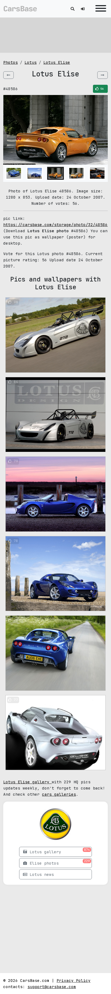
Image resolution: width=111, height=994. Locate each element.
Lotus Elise (56, 62)
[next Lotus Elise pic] (102, 75)
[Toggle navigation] (99, 8)
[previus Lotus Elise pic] (8, 75)
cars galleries (59, 794)
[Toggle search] (72, 9)
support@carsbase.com (51, 986)
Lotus (31, 62)
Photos (10, 62)
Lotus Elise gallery (27, 781)
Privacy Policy (74, 980)
